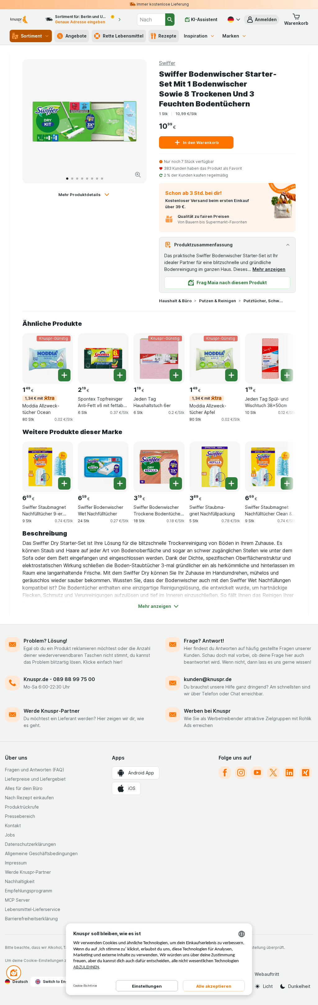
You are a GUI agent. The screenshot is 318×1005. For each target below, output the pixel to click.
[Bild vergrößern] (138, 175)
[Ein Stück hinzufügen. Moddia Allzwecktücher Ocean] (64, 375)
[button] (261, 20)
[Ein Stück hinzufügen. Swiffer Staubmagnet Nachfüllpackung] (231, 483)
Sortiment (31, 35)
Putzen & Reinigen (217, 300)
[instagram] (241, 772)
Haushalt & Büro (175, 300)
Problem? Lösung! (45, 641)
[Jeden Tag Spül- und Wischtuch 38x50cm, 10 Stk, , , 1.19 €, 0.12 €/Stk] (270, 358)
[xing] (305, 772)
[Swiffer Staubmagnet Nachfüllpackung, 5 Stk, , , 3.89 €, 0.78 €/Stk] (214, 467)
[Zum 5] (87, 178)
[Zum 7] (97, 178)
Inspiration (195, 35)
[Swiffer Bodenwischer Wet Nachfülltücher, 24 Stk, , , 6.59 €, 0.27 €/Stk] (103, 467)
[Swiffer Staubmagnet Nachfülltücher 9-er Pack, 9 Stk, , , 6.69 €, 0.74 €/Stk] (47, 467)
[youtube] (257, 772)
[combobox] (151, 19)
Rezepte (167, 35)
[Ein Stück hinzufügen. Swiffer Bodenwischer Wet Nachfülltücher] (120, 483)
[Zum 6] (92, 178)
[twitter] (273, 772)
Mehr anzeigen (268, 269)
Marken (230, 35)
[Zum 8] (102, 178)
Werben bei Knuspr (207, 711)
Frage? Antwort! (204, 641)
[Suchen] (170, 19)
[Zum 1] (67, 178)
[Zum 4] (82, 178)
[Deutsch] (233, 19)
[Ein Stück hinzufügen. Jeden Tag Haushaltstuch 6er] (176, 375)
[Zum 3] (77, 178)
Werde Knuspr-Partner (52, 711)
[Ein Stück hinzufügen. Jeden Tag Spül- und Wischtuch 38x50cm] (287, 375)
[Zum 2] (72, 178)
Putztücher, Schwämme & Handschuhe (263, 300)
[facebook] (225, 772)
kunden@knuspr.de (208, 679)
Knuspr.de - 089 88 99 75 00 (59, 679)
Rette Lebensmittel (123, 35)
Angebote (76, 35)
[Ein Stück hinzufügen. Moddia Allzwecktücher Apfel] (231, 375)
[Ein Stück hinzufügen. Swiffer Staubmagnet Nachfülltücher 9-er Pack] (64, 483)
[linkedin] (289, 772)
